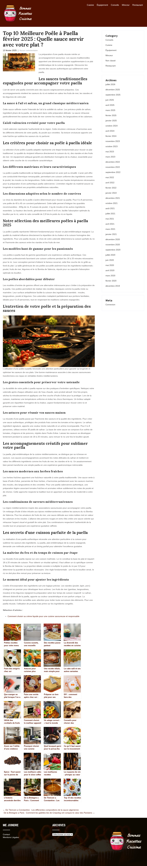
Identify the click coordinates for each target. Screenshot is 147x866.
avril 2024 (110, 131)
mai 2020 (110, 265)
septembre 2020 (113, 250)
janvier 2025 (111, 120)
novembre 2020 (113, 244)
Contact (6, 834)
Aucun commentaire (28, 50)
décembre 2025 (113, 89)
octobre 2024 (112, 126)
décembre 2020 (113, 239)
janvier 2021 (111, 234)
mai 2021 (110, 219)
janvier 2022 (111, 193)
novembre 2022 (113, 167)
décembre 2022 (113, 162)
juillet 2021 (110, 213)
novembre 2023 (113, 141)
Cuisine (90, 5)
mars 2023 (110, 157)
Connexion (110, 304)
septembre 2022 (113, 172)
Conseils (115, 5)
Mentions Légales (11, 837)
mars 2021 (110, 229)
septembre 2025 (113, 95)
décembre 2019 (113, 286)
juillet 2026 (110, 84)
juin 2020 (110, 260)
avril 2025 (110, 105)
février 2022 (111, 188)
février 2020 (111, 281)
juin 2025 (110, 100)
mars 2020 (110, 275)
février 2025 (111, 115)
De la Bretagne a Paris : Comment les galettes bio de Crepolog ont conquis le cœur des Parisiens (49, 813)
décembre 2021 (113, 198)
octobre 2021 (112, 203)
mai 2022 (110, 177)
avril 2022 (110, 182)
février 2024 (111, 136)
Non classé (111, 60)
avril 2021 (110, 224)
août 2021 (110, 208)
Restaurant (137, 5)
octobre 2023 (112, 146)
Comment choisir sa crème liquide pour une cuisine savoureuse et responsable (43, 616)
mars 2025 (110, 110)
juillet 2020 (110, 255)
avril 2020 (110, 270)
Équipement (102, 5)
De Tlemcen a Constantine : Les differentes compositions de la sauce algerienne (41, 810)
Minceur (125, 5)
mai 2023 (110, 151)
